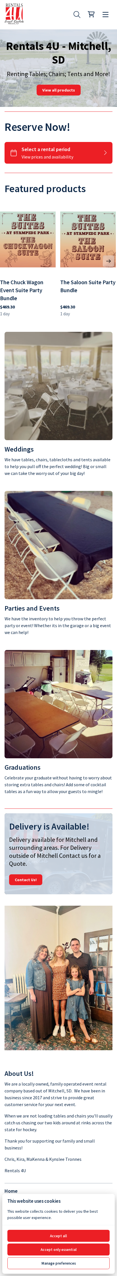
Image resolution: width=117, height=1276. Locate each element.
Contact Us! (26, 879)
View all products (58, 90)
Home (11, 1191)
